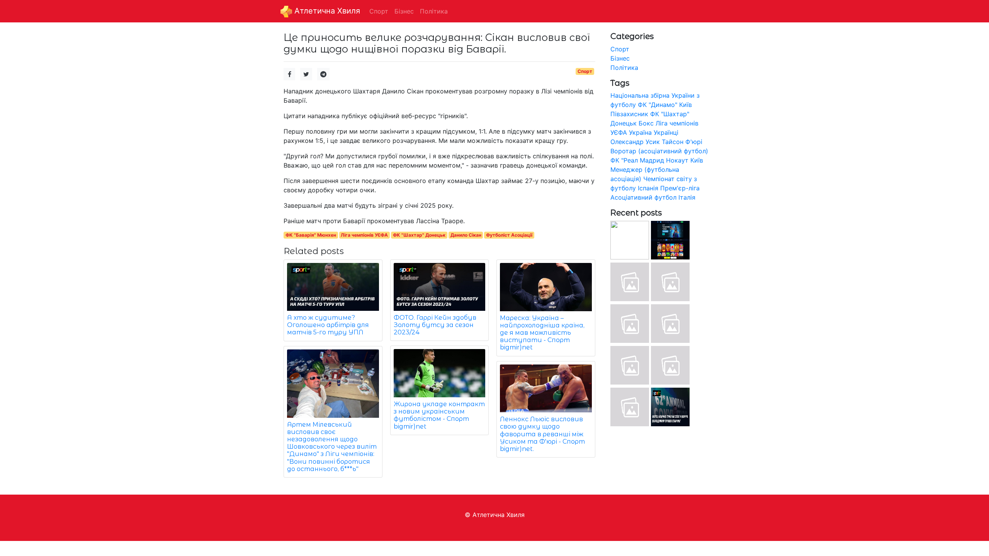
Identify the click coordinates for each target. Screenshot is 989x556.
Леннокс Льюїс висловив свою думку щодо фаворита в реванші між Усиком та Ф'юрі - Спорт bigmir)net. (542, 434)
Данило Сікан (465, 235)
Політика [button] (434, 11)
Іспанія (648, 188)
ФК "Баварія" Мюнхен (310, 235)
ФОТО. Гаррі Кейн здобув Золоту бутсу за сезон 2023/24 (435, 325)
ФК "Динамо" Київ (665, 104)
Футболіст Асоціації (509, 235)
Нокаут (677, 160)
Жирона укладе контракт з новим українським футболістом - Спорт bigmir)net (439, 415)
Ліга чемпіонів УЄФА (364, 235)
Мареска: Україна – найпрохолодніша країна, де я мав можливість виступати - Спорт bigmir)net (542, 332)
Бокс (646, 123)
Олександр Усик (635, 142)
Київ (696, 160)
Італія (686, 197)
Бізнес (620, 58)
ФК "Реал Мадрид (637, 160)
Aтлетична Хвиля (326, 10)
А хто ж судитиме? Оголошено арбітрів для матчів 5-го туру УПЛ (328, 325)
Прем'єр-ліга (680, 188)
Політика (624, 67)
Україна (640, 132)
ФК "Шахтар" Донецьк (419, 235)
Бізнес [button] (404, 11)
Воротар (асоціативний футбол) (659, 151)
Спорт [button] (378, 11)
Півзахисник (629, 114)
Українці (666, 132)
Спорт (585, 71)
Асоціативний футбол (643, 197)
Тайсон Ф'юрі (682, 142)
